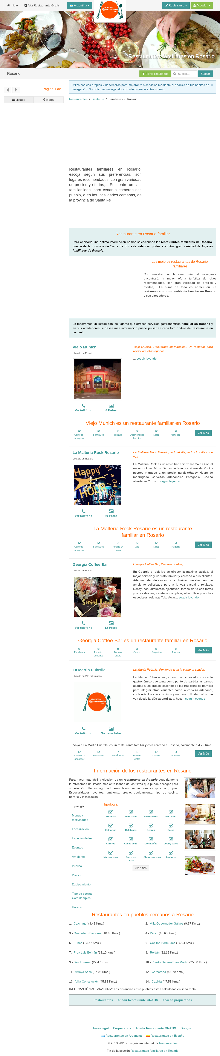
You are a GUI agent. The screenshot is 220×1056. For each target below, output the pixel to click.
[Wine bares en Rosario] (131, 812)
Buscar (205, 73)
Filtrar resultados (156, 73)
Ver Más (203, 433)
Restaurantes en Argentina (123, 1035)
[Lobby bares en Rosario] (171, 839)
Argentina (80, 5)
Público (77, 866)
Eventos (77, 847)
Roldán (155, 952)
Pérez (154, 933)
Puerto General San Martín (170, 962)
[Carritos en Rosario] (110, 839)
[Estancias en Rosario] (110, 825)
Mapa (49, 99)
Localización (80, 829)
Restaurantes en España (167, 1035)
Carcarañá (159, 972)
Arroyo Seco (83, 972)
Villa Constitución (87, 981)
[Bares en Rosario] (171, 825)
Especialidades (82, 838)
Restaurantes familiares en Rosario (155, 1050)
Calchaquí (80, 923)
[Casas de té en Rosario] (131, 839)
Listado (20, 99)
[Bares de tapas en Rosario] (131, 853)
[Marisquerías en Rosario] (110, 853)
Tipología (78, 806)
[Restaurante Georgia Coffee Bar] (97, 597)
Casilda (157, 981)
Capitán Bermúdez (162, 943)
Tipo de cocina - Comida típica (83, 896)
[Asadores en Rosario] (171, 853)
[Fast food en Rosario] (171, 812)
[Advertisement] (144, 135)
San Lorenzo (82, 962)
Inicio (14, 5)
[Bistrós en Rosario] (151, 825)
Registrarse (176, 5)
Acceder (202, 5)
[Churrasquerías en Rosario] (151, 853)
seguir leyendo (147, 358)
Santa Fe (98, 99)
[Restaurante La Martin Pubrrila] (97, 702)
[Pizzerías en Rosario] (110, 812)
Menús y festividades (80, 817)
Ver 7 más (141, 868)
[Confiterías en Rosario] (151, 839)
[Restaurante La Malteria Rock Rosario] (97, 485)
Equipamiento (81, 884)
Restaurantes (78, 99)
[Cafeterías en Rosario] (131, 825)
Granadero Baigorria (88, 933)
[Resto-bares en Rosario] (151, 812)
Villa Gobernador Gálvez (166, 923)
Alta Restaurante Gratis (43, 5)
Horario (77, 907)
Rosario (13, 73)
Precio (76, 875)
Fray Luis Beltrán (85, 952)
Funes (78, 943)
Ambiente (78, 856)
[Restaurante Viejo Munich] (97, 379)
